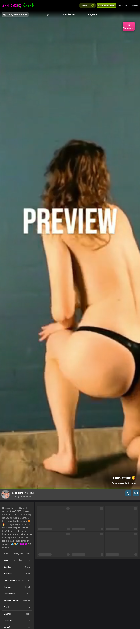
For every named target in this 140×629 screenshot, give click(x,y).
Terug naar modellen (17, 14)
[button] (122, 5)
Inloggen (134, 5)
